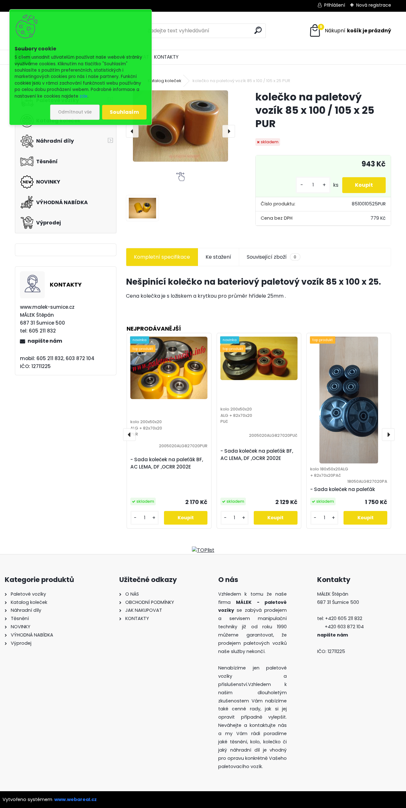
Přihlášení (334, 5)
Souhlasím (124, 112)
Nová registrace (373, 5)
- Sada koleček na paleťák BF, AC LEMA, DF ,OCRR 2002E (166, 463)
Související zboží (271, 257)
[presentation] (132, 131)
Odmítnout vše (75, 112)
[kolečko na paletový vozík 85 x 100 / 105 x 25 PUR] (180, 126)
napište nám (45, 341)
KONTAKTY (166, 57)
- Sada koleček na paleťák (342, 489)
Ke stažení (218, 257)
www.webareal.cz (75, 799)
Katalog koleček (164, 81)
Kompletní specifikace (162, 257)
